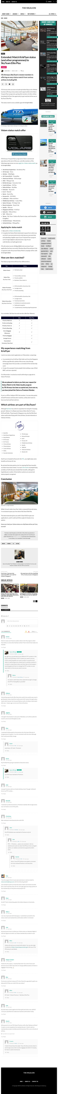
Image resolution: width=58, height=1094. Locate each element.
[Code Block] (22, 626)
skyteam (17, 543)
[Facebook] (54, 1)
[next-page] (36, 601)
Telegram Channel (17, 536)
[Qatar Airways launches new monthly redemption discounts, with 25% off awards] (10, 588)
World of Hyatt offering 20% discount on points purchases (52, 188)
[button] (48, 1)
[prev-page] (34, 601)
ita (13, 543)
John (18, 841)
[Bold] (7, 626)
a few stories (25, 467)
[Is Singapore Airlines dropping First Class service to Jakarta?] (29, 588)
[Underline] (12, 626)
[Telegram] (9, 84)
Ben (15, 992)
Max (15, 745)
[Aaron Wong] (2, 71)
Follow (48, 227)
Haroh (15, 1043)
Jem (15, 942)
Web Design (37, 1085)
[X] (6, 84)
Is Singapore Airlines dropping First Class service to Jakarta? (28, 594)
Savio (15, 772)
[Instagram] (56, 1)
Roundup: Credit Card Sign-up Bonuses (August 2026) (51, 128)
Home (2, 18)
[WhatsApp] (12, 84)
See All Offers (48, 100)
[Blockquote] (20, 626)
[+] (28, 625)
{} (26, 625)
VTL (23, 459)
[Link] (24, 626)
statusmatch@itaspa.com (7, 882)
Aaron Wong (7, 70)
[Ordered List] (16, 626)
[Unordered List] (18, 626)
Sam (21, 858)
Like (43, 227)
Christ (15, 654)
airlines (3, 543)
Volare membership (15, 231)
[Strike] (14, 626)
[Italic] (10, 626)
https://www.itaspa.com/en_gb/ (20, 947)
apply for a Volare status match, (27, 163)
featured (9, 543)
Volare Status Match (20, 154)
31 (55, 173)
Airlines (5, 18)
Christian (16, 829)
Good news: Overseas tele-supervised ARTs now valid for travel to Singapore (8, 575)
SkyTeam (8, 408)
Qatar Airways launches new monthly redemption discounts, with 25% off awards (10, 595)
